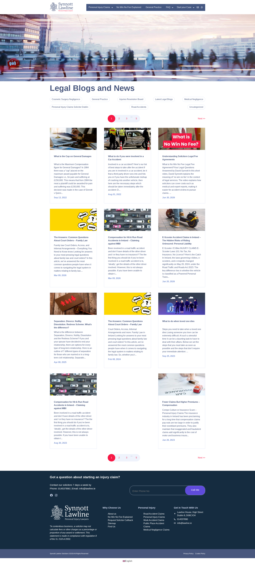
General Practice (100, 99)
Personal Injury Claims (154, 517)
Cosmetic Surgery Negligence (66, 99)
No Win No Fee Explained (120, 517)
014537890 (64, 488)
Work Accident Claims (153, 520)
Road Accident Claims (153, 514)
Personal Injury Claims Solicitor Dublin (70, 107)
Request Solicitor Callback (120, 520)
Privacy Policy (188, 554)
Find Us (111, 526)
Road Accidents (138, 107)
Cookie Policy (200, 554)
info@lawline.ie (87, 488)
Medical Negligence (193, 99)
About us (112, 514)
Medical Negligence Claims (156, 530)
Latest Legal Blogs (164, 99)
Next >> (201, 118)
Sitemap (112, 523)
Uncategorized (196, 107)
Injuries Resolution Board (131, 99)
